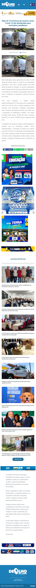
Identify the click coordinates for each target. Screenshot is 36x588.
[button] (18, 4)
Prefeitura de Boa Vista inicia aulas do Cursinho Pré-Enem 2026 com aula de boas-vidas (18, 310)
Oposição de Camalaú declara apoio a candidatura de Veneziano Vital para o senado (16, 285)
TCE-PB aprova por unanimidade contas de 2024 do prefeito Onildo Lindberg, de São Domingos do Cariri (16, 454)
